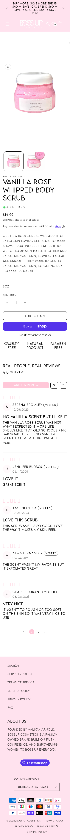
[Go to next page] (46, 631)
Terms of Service (20, 682)
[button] (7, 24)
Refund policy (54, 820)
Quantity (9, 295)
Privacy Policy (18, 699)
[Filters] (54, 385)
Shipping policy (19, 674)
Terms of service (48, 826)
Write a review (25, 385)
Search (13, 665)
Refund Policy (18, 690)
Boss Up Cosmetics (28, 820)
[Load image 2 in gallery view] (35, 161)
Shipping (8, 220)
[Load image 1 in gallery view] (13, 161)
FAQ (10, 707)
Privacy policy (24, 826)
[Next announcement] (63, 8)
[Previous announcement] (7, 8)
